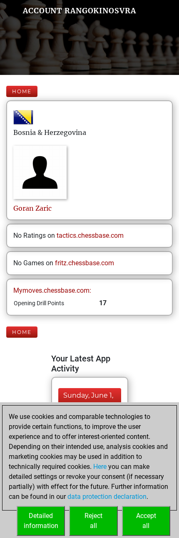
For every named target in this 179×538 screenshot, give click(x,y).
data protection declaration (107, 497)
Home (22, 91)
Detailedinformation (41, 521)
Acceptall (146, 521)
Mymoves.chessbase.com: (52, 290)
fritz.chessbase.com (84, 263)
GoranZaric (32, 208)
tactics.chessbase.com (90, 235)
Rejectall (93, 521)
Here (100, 467)
